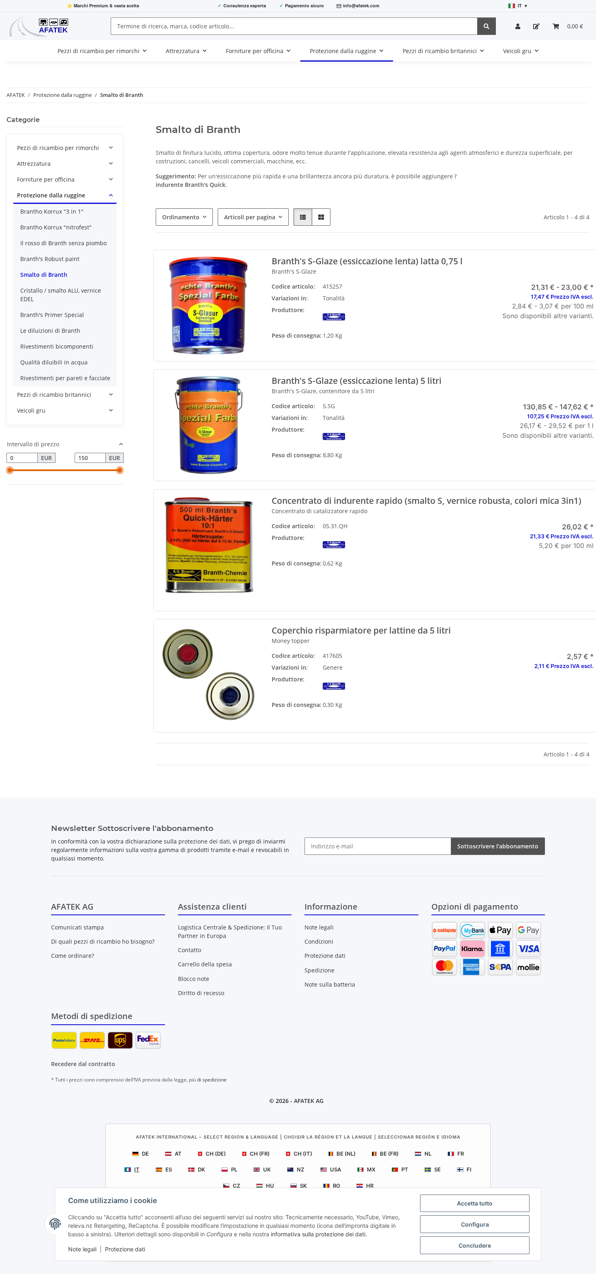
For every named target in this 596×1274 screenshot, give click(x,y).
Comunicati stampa (77, 927)
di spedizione (212, 1079)
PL (234, 1169)
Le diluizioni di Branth (50, 330)
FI (469, 1169)
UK (267, 1169)
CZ (236, 1185)
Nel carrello (544, 596)
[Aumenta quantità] (587, 571)
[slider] (10, 471)
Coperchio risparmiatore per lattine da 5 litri (360, 630)
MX (371, 1169)
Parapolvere (437, 667)
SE (437, 1169)
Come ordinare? (72, 955)
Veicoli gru (31, 410)
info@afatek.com (361, 5)
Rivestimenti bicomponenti (56, 346)
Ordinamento (180, 217)
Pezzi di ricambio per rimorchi (58, 148)
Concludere (475, 1245)
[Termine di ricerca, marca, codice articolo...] (486, 26)
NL (427, 1153)
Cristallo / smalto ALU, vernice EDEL (60, 295)
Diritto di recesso (201, 993)
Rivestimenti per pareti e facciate (65, 378)
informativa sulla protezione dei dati (318, 1234)
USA (335, 1169)
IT (136, 1169)
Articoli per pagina (249, 217)
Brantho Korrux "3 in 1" (52, 211)
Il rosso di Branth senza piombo (63, 243)
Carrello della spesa (205, 964)
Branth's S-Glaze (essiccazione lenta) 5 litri (356, 381)
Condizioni (318, 941)
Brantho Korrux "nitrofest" (56, 227)
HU (270, 1185)
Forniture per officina (46, 179)
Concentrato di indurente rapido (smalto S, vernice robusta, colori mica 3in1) (426, 501)
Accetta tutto (475, 1203)
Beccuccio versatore (437, 679)
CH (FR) (260, 1153)
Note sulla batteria (329, 984)
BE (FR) (389, 1153)
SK (303, 1185)
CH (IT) (303, 1153)
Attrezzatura (34, 163)
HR (369, 1185)
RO (336, 1185)
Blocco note (193, 979)
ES (168, 1169)
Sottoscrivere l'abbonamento (497, 846)
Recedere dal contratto (83, 1064)
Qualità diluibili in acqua (54, 362)
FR (460, 1153)
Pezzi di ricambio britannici (54, 394)
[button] (518, 26)
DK (201, 1169)
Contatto (189, 950)
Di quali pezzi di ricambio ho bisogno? (102, 941)
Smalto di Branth (43, 274)
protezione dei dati (204, 841)
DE (145, 1153)
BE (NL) (346, 1153)
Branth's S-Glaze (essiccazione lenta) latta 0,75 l (366, 261)
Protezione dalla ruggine (51, 195)
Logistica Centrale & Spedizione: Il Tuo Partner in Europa (230, 931)
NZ (300, 1169)
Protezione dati (125, 1249)
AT (178, 1153)
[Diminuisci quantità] (500, 571)
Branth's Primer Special (52, 315)
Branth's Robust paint (49, 259)
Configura (475, 1224)
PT (404, 1169)
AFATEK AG (309, 1101)
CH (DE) (216, 1153)
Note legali (82, 1249)
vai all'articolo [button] (544, 342)
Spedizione (319, 970)
